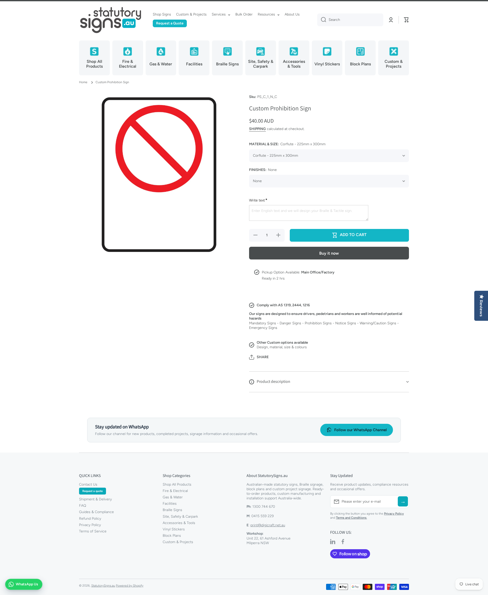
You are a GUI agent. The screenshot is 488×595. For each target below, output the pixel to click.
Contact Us (88, 484)
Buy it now (329, 253)
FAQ (82, 505)
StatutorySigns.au (103, 585)
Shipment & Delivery (95, 499)
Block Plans (172, 535)
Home (83, 82)
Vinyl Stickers (174, 529)
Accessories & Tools (179, 523)
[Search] (321, 19)
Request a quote (92, 491)
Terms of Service (92, 531)
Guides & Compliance (96, 512)
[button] (406, 19)
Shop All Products (177, 484)
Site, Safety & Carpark (180, 516)
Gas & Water (173, 497)
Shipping (257, 129)
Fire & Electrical (175, 491)
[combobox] (350, 19)
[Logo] (111, 19)
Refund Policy (90, 518)
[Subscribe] (403, 501)
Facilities (170, 503)
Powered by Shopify (129, 585)
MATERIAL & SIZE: (287, 144)
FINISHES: (263, 170)
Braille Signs (172, 510)
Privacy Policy (90, 525)
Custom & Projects (178, 542)
